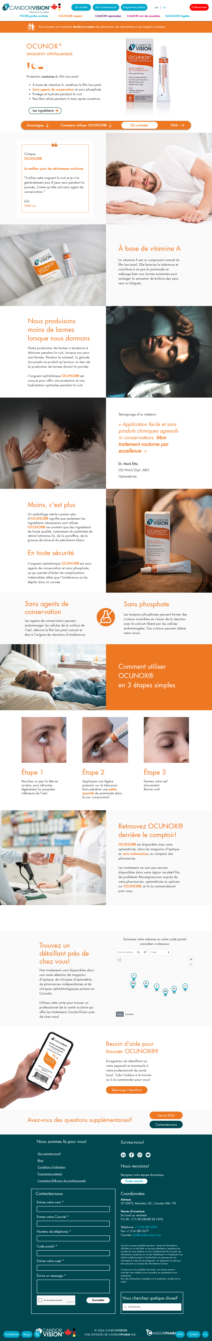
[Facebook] (131, 1154)
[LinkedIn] (123, 1154)
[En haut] (205, 1334)
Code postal (45, 1246)
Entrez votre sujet (49, 1261)
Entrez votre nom (49, 1202)
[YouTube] (148, 1154)
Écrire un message (50, 1275)
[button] (81, 7)
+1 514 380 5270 (146, 1227)
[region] (35, 16)
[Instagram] (139, 1154)
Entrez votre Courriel (51, 1216)
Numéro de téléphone (52, 1231)
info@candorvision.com (146, 1235)
